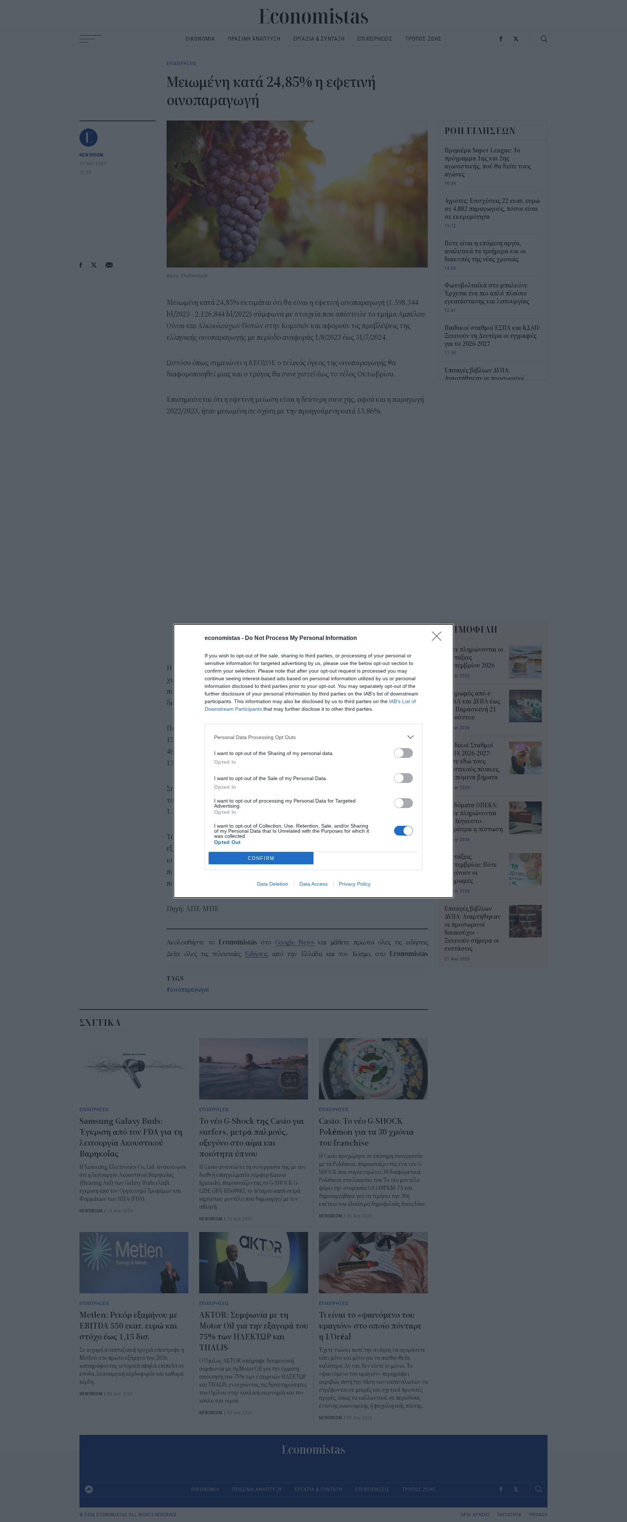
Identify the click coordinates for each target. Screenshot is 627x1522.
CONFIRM (261, 858)
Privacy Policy (354, 884)
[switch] (403, 753)
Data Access (313, 884)
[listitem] (313, 737)
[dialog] (313, 761)
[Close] (439, 638)
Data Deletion (272, 884)
